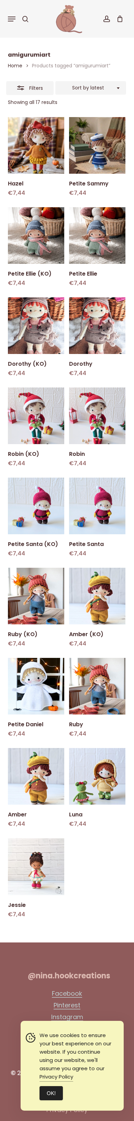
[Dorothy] (97, 325)
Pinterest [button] (67, 1005)
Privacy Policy (56, 1076)
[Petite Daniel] (36, 686)
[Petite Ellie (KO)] (36, 235)
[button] (11, 19)
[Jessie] (36, 866)
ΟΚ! (51, 1093)
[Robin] (97, 415)
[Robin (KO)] (36, 415)
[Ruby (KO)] (36, 596)
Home (15, 65)
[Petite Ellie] (97, 235)
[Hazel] (36, 145)
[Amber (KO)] (97, 596)
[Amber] (36, 776)
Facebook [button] (67, 993)
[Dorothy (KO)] (36, 325)
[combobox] (90, 88)
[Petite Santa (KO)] (36, 506)
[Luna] (97, 776)
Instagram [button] (67, 1017)
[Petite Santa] (97, 506)
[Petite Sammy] (97, 145)
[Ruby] (97, 686)
